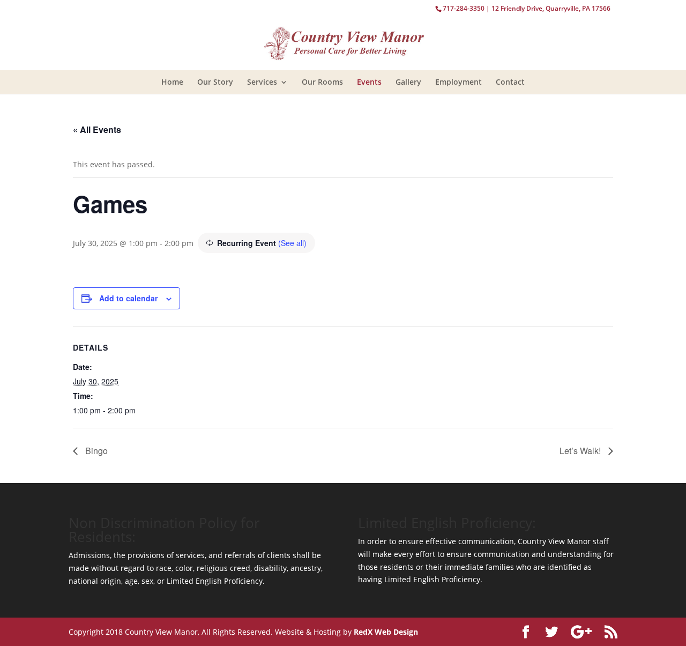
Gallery (408, 82)
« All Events (97, 129)
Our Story (215, 82)
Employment (458, 82)
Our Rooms (322, 82)
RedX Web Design (386, 632)
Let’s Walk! (581, 450)
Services (262, 82)
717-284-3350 (463, 8)
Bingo (95, 450)
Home (172, 82)
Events (369, 82)
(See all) (292, 242)
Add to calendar (128, 298)
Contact (510, 82)
